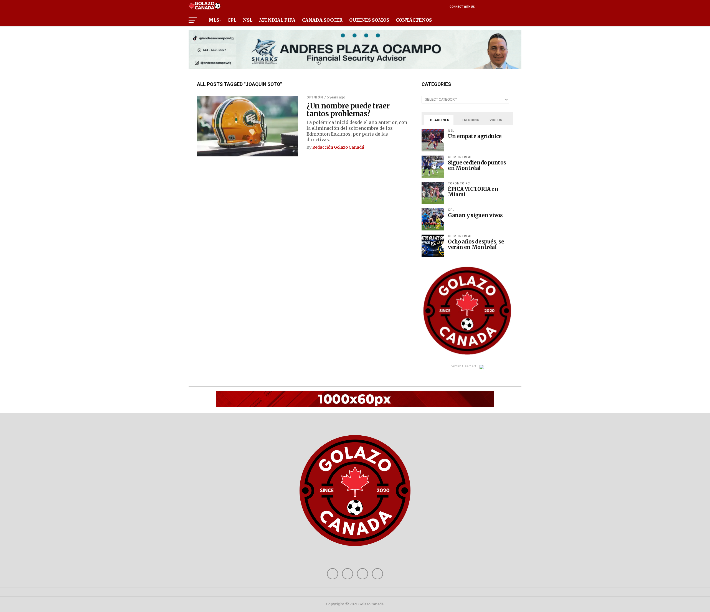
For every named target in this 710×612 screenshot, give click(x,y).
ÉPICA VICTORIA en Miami (473, 192)
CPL (231, 20)
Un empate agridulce (475, 136)
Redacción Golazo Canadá (338, 147)
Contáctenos (414, 20)
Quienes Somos (369, 20)
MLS (214, 20)
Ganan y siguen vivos (475, 215)
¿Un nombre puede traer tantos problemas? (348, 110)
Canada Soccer (322, 20)
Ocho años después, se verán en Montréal (476, 244)
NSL (247, 20)
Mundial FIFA (277, 20)
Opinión (314, 97)
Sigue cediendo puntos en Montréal (477, 165)
